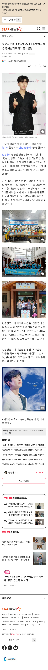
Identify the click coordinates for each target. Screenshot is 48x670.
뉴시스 (34, 621)
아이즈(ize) (30, 625)
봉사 (4, 147)
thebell (16, 625)
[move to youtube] (15, 647)
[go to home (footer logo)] (11, 608)
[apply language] (18, 20)
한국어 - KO (14, 640)
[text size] (44, 65)
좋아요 (26, 481)
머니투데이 (21, 621)
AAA (22, 625)
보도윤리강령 (35, 617)
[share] (39, 65)
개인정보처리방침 (15, 614)
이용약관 (13, 617)
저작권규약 (5, 617)
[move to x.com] (10, 647)
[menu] (44, 29)
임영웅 (5, 154)
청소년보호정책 (26, 614)
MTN (28, 621)
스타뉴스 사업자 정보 (8, 629)
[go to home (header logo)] (12, 29)
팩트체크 (26, 617)
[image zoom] (42, 131)
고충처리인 (37, 614)
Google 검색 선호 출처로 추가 (14, 61)
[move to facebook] (4, 647)
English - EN (15, 19)
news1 (41, 621)
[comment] (34, 65)
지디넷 (4, 625)
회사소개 (4, 614)
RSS (19, 617)
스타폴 (38, 625)
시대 (9, 625)
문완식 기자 (6, 57)
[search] (39, 29)
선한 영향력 (25, 147)
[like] (29, 65)
